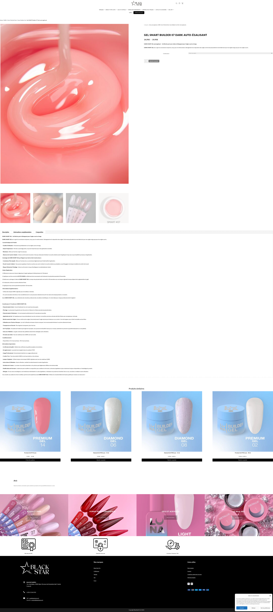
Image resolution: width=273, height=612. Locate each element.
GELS (178, 24)
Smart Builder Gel (22, 20)
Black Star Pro (97, 568)
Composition (39, 232)
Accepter (242, 608)
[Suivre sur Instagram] (192, 584)
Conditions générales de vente (194, 574)
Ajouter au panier (154, 61)
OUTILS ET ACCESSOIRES (161, 9)
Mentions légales (191, 577)
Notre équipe (190, 568)
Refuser (253, 608)
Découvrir (34, 517)
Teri (94, 577)
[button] (270, 595)
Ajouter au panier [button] (101, 460)
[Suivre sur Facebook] (188, 584)
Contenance (166, 53)
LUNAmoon (96, 571)
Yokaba (95, 574)
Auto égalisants (183, 24)
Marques (101, 9)
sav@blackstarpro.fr (34, 598)
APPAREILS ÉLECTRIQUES (147, 9)
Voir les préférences (265, 608)
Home (1, 20)
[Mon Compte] (179, 3)
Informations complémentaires (22, 232)
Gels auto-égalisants (153, 24)
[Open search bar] (176, 3)
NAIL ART (170, 9)
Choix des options (30, 460)
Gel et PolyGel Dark (12, 20)
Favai (95, 580)
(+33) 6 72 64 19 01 (31, 592)
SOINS (130, 12)
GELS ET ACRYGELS (122, 9)
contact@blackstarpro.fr (37, 600)
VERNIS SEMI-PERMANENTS (134, 9)
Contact (189, 571)
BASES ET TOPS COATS (110, 9)
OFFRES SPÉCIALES (139, 12)
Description (5, 232)
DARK (5, 20)
